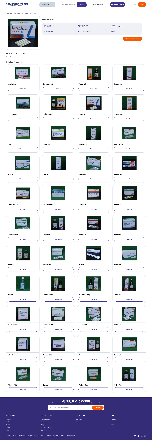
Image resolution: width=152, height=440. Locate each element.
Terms (112, 424)
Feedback (113, 419)
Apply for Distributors (132, 38)
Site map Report (115, 422)
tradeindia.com (32, 437)
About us (8, 419)
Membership (44, 430)
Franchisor (79, 422)
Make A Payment (45, 419)
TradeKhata (44, 422)
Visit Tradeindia (98, 4)
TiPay (42, 424)
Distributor (79, 419)
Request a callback (46, 427)
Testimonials (9, 424)
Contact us (9, 422)
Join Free (142, 4)
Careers (8, 427)
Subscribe (97, 407)
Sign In (134, 4)
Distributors (46, 4)
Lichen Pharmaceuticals (21, 13)
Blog (7, 430)
